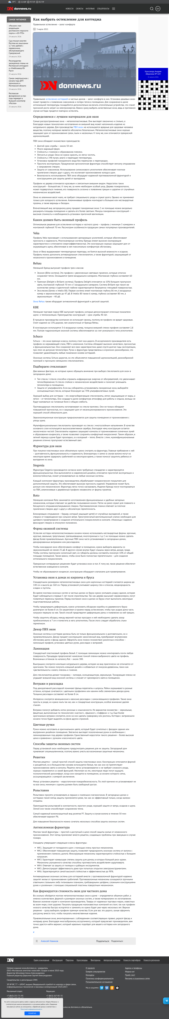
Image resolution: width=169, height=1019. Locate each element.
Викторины (95, 960)
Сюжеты (79, 8)
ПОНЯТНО (32, 1013)
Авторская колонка (112, 960)
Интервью (90, 8)
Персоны (70, 960)
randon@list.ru (52, 1000)
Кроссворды (82, 960)
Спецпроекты (103, 8)
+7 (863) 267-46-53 (54, 998)
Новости (69, 8)
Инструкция (57, 960)
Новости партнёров (131, 960)
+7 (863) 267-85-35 (54, 995)
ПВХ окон (78, 127)
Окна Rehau (39, 301)
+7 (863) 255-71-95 (15, 995)
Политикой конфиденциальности (31, 1009)
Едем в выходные (41, 960)
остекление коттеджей (57, 99)
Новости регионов (152, 960)
